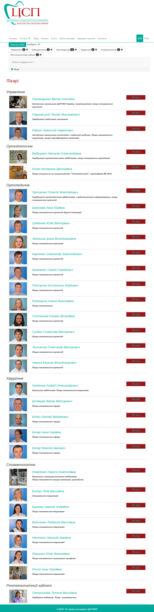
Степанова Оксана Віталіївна (53, 316)
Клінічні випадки (67, 38)
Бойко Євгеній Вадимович (50, 416)
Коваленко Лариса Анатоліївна (54, 472)
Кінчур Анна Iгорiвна (46, 432)
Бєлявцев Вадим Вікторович (52, 401)
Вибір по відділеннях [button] (22, 61)
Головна (13, 38)
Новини (45, 38)
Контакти (102, 38)
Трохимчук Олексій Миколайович (55, 192)
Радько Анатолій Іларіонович (52, 130)
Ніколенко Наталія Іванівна (51, 537)
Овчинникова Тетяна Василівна (54, 592)
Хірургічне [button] (87, 49)
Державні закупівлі (86, 38)
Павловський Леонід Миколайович (56, 114)
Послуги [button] (24, 38)
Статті (54, 38)
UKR (140, 38)
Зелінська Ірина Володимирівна (54, 238)
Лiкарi (36, 38)
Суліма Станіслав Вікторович (53, 331)
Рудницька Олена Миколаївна (53, 301)
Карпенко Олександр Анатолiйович (57, 254)
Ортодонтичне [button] (40, 49)
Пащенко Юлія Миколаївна (51, 553)
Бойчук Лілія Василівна (48, 491)
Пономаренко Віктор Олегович (53, 99)
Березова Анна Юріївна (48, 207)
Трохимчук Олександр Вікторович (56, 347)
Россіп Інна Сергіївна (47, 569)
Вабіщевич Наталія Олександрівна (56, 153)
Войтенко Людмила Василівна (53, 522)
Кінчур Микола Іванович (48, 448)
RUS (146, 38)
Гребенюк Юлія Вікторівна (50, 223)
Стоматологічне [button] (110, 49)
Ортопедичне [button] (64, 49)
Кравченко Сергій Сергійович (52, 269)
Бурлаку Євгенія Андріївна (50, 506)
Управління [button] (17, 49)
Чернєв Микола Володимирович (54, 362)
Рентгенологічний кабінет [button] (24, 54)
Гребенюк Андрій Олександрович (55, 385)
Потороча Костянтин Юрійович (55, 285)
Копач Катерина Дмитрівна (52, 169)
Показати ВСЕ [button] (17, 44)
